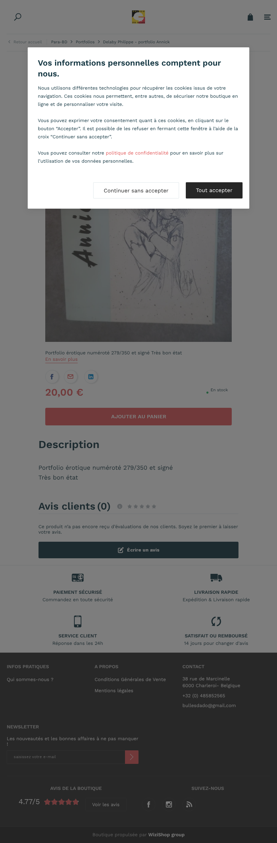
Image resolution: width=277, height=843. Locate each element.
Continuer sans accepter (136, 190)
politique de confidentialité (137, 153)
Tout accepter (214, 190)
